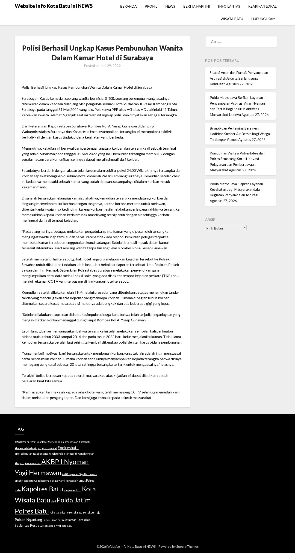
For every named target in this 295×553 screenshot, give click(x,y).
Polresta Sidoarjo (59, 512)
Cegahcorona (42, 480)
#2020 (18, 441)
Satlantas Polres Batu (78, 520)
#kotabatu (85, 441)
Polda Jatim (73, 500)
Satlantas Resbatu (29, 525)
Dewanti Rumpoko (65, 480)
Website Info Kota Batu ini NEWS (54, 6)
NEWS (170, 6)
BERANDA (128, 6)
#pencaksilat (49, 448)
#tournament (33, 463)
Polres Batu (32, 511)
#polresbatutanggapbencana (31, 453)
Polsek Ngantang (28, 519)
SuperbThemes (187, 546)
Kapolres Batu (42, 489)
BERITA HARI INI (196, 6)
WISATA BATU (232, 19)
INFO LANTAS (229, 6)
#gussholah (71, 441)
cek (52, 480)
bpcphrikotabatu (24, 480)
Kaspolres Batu (72, 490)
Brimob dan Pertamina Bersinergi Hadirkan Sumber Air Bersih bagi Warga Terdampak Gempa (240, 134)
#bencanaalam (56, 441)
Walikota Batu (64, 525)
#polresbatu (68, 447)
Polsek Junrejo (91, 512)
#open (37, 448)
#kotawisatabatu (24, 448)
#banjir (26, 441)
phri (53, 501)
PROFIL (151, 6)
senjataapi (49, 525)
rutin (61, 519)
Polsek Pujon (50, 519)
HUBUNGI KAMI (264, 19)
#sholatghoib (56, 453)
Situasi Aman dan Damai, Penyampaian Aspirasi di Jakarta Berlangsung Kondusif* (239, 78)
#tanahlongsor (85, 453)
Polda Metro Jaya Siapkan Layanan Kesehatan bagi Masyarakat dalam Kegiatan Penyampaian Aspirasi (236, 189)
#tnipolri (19, 463)
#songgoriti (70, 453)
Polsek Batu (76, 512)
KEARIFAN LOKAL (262, 6)
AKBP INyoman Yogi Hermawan (79, 474)
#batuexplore (39, 441)
